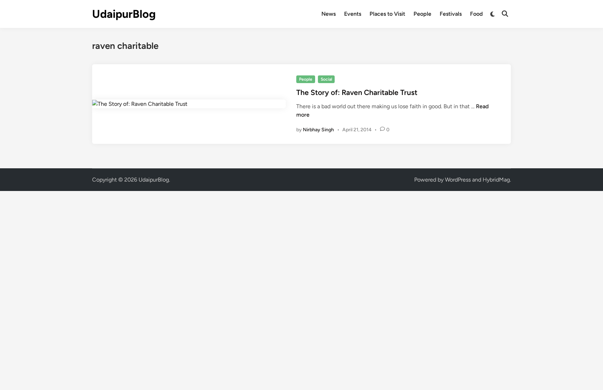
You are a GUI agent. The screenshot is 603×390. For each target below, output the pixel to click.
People (422, 13)
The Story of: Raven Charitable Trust (356, 92)
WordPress (458, 179)
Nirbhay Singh (318, 130)
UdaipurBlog (124, 14)
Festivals (451, 13)
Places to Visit (387, 13)
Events (352, 13)
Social (326, 79)
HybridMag (496, 179)
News (328, 13)
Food (476, 13)
